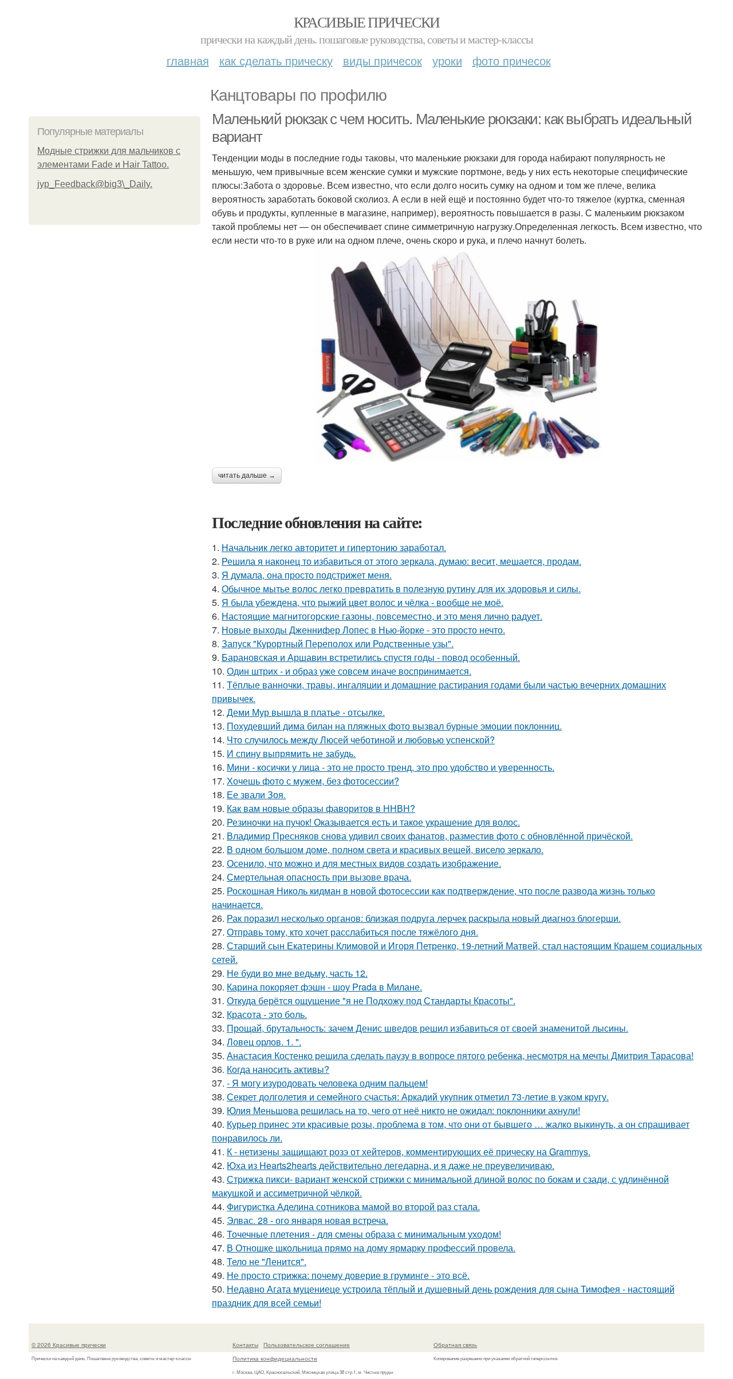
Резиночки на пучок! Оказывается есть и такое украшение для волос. (373, 822)
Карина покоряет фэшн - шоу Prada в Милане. (324, 986)
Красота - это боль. (267, 1014)
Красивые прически (367, 21)
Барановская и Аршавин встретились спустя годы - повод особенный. (371, 657)
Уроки (447, 60)
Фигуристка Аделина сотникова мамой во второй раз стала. (353, 1206)
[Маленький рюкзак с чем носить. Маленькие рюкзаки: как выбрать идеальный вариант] (458, 354)
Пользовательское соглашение (306, 1345)
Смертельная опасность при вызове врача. (319, 876)
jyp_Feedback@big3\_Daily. (94, 184)
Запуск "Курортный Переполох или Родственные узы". (338, 643)
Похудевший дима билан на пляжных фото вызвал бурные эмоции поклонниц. (394, 725)
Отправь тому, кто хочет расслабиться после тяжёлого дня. (352, 931)
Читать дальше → (246, 475)
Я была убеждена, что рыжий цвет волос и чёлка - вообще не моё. (362, 602)
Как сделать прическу (276, 60)
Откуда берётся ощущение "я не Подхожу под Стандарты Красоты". (371, 1000)
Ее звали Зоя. (256, 794)
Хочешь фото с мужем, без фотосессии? (313, 780)
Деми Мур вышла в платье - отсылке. (306, 712)
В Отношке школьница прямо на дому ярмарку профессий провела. (371, 1247)
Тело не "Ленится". (266, 1261)
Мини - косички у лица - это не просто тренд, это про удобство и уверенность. (390, 767)
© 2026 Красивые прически (68, 1345)
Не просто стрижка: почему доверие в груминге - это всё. (348, 1275)
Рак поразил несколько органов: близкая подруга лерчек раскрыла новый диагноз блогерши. (424, 918)
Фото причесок (511, 60)
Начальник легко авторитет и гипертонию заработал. (334, 547)
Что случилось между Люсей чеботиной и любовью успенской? (361, 739)
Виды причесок (382, 60)
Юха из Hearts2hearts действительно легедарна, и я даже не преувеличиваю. (390, 1165)
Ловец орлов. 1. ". (264, 1041)
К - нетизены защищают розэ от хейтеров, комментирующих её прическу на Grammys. (408, 1151)
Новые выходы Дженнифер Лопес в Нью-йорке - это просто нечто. (363, 629)
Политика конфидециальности (274, 1358)
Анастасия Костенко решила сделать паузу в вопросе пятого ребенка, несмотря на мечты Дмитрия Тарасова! (460, 1055)
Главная (188, 60)
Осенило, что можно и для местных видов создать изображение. (364, 863)
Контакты (245, 1345)
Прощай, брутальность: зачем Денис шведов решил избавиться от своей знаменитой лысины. (427, 1028)
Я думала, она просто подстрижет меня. (307, 574)
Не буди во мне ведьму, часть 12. (297, 973)
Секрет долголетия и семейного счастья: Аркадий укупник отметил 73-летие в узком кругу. (418, 1096)
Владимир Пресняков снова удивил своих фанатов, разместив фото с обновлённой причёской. (430, 835)
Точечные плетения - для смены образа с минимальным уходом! (364, 1234)
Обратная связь (455, 1345)
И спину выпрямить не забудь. (291, 753)
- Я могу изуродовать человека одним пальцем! (327, 1082)
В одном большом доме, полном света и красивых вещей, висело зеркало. (385, 849)
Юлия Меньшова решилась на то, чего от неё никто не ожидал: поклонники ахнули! (403, 1110)
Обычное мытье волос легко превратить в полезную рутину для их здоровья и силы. (401, 588)
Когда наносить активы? (278, 1069)
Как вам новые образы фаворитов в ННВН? (321, 808)
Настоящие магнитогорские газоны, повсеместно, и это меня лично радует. (382, 616)
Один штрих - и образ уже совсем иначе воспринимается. (349, 670)
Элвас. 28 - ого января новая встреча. (307, 1220)
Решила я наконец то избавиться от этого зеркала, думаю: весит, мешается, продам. (401, 561)
